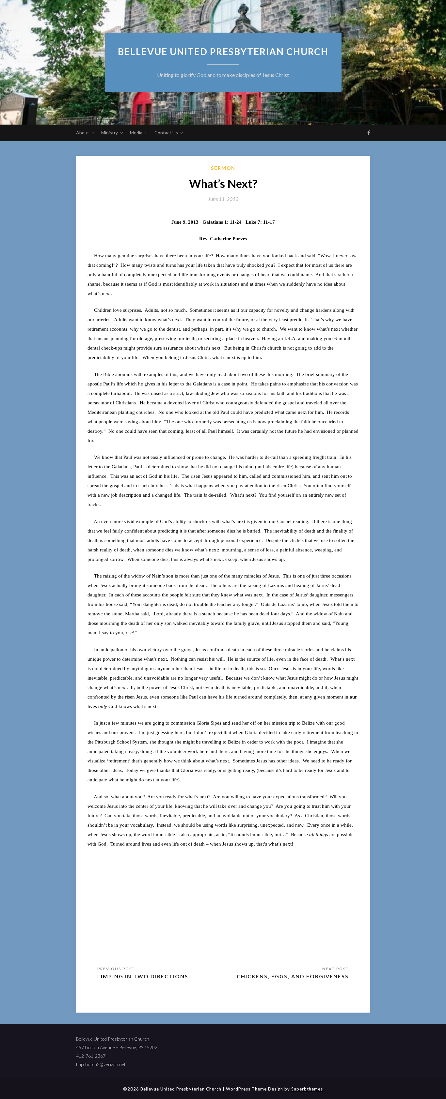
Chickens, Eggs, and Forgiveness (293, 976)
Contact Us (166, 132)
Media (136, 132)
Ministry (109, 132)
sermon (223, 168)
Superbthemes (307, 1088)
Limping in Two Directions (142, 976)
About (82, 132)
